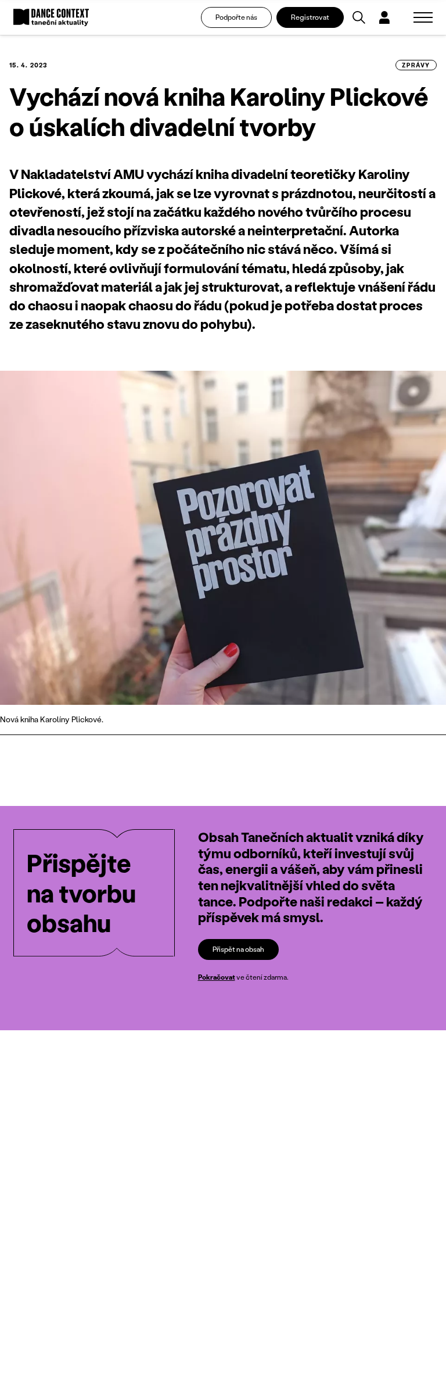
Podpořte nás (236, 17)
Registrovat (310, 17)
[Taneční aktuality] (51, 18)
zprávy (416, 65)
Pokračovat (216, 977)
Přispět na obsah (238, 949)
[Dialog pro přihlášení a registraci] (384, 17)
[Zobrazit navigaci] (423, 17)
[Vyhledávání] (358, 17)
